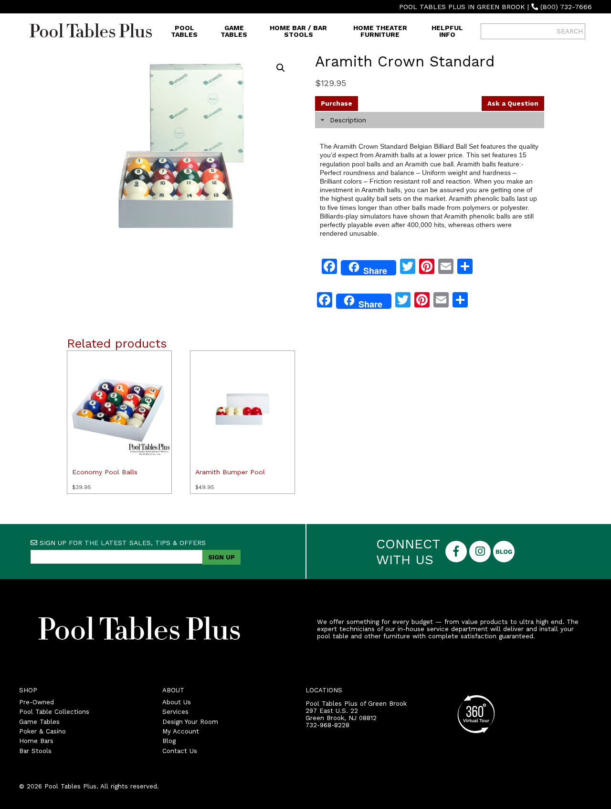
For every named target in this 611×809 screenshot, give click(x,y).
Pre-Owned (36, 702)
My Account (180, 731)
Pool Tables (184, 31)
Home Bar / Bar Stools (298, 31)
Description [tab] (348, 120)
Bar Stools (35, 750)
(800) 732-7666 (566, 7)
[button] (280, 68)
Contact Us (179, 750)
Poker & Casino (42, 731)
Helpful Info (447, 31)
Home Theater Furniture (380, 31)
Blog (169, 740)
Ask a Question (512, 103)
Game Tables (234, 31)
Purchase (336, 103)
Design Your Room (190, 721)
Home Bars (36, 740)
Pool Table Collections (54, 711)
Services (175, 711)
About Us (176, 702)
